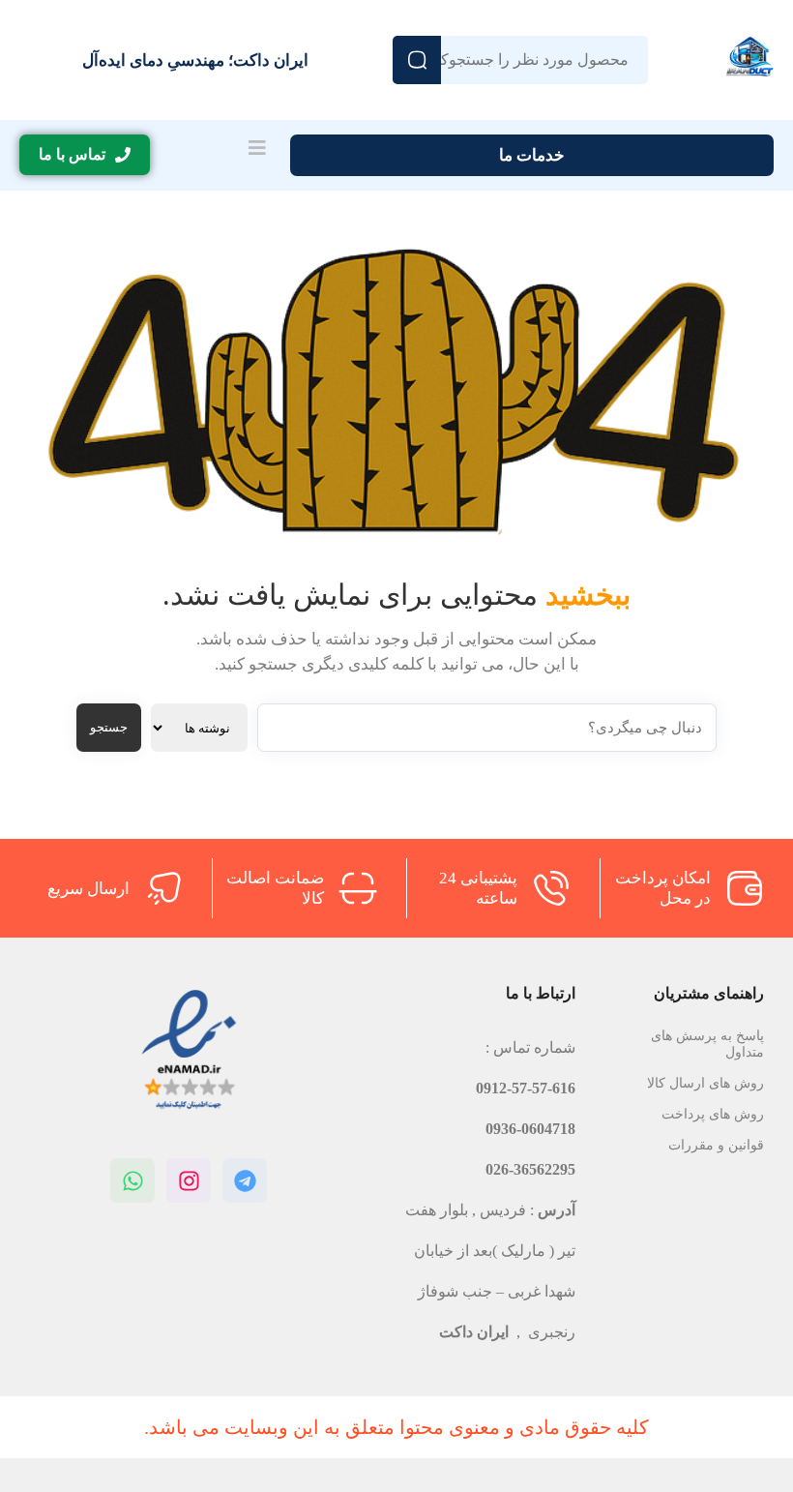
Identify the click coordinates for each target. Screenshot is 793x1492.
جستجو (109, 727)
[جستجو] (417, 60)
